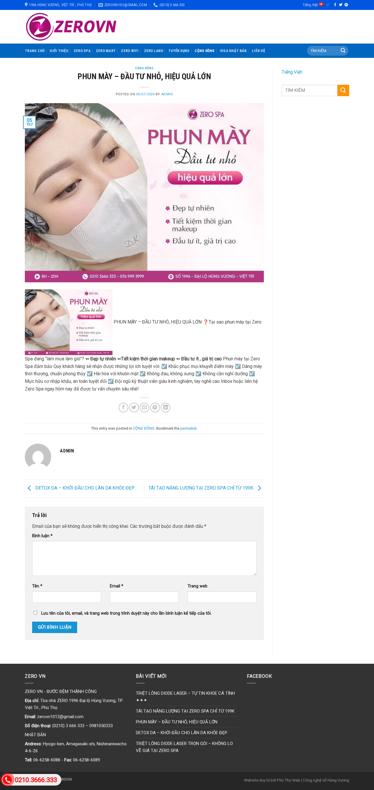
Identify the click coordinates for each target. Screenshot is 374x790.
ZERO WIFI (129, 51)
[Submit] (343, 51)
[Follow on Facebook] (335, 5)
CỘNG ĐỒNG (204, 51)
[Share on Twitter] (134, 407)
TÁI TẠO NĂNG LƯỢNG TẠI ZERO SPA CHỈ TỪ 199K (201, 488)
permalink (188, 428)
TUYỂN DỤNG (179, 51)
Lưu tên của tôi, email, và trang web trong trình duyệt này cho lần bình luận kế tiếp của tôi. (126, 613)
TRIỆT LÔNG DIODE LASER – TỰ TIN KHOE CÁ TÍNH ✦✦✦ (185, 697)
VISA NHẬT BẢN (233, 51)
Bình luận (42, 535)
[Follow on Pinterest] (346, 5)
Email (116, 586)
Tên (37, 586)
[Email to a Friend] (144, 407)
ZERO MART (106, 51)
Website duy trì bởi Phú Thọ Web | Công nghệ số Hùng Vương (296, 780)
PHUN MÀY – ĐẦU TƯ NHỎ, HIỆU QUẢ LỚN (176, 722)
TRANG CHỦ (34, 51)
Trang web (197, 586)
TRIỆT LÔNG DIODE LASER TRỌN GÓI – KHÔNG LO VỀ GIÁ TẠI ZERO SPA (184, 747)
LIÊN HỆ (258, 51)
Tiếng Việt (310, 5)
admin (167, 94)
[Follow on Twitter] (340, 5)
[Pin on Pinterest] (155, 407)
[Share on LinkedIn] (165, 407)
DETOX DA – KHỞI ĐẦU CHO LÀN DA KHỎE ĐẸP (84, 488)
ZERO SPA (82, 51)
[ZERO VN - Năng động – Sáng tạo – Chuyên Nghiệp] (71, 27)
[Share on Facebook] (123, 407)
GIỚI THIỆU (59, 51)
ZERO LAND (153, 51)
